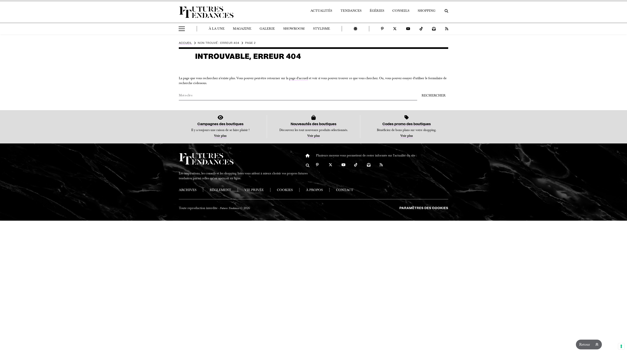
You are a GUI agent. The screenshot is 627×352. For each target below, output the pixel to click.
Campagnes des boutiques (220, 124)
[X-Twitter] (395, 28)
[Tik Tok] (421, 28)
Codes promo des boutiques (406, 124)
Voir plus (220, 136)
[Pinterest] (382, 28)
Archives (187, 190)
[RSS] (446, 28)
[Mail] (434, 28)
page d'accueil (298, 78)
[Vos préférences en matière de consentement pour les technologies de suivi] (621, 346)
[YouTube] (408, 28)
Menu (182, 29)
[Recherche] (307, 168)
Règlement (220, 190)
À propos (314, 190)
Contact (344, 190)
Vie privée (254, 190)
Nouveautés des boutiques (313, 124)
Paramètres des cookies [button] (423, 208)
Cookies (285, 190)
